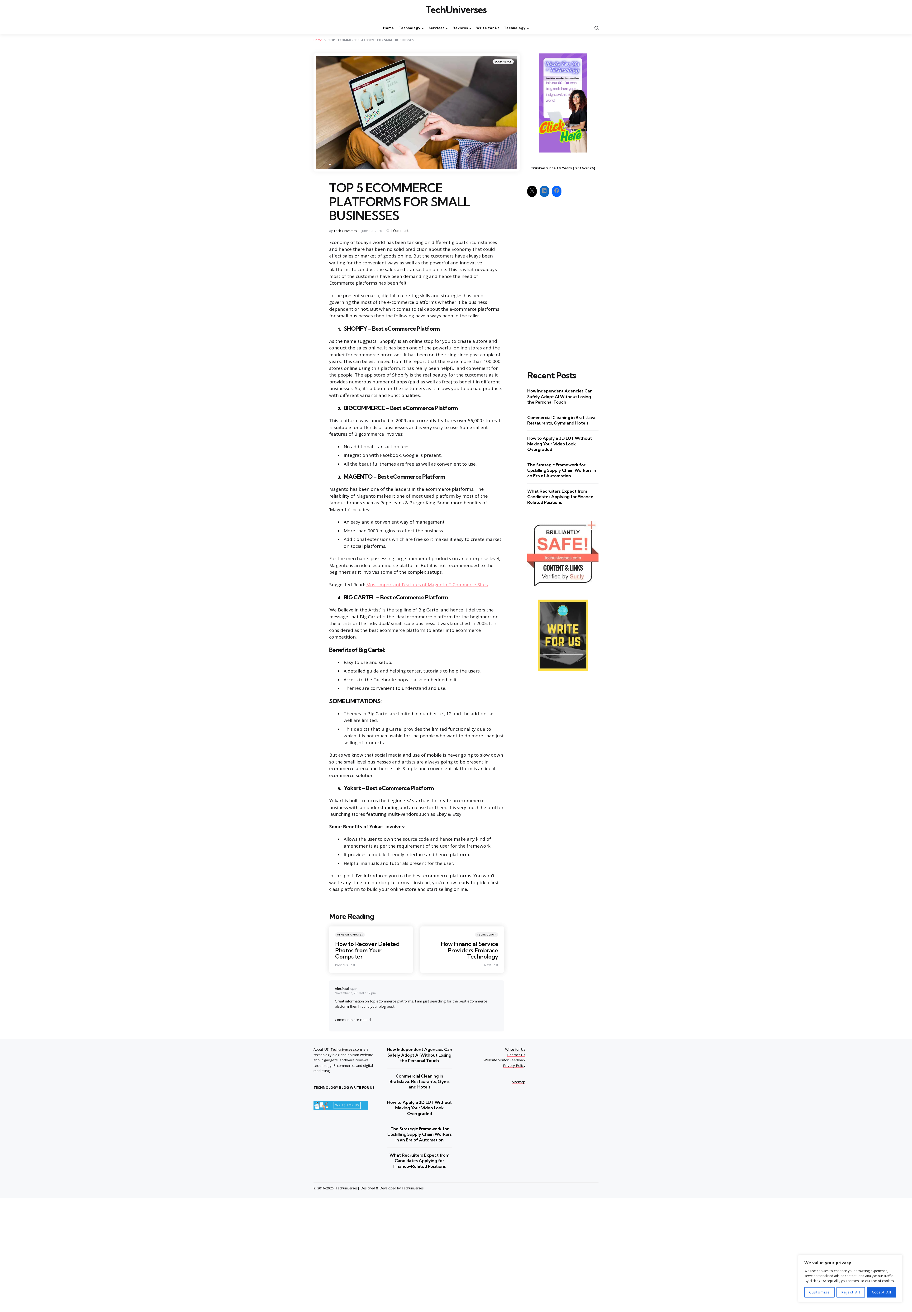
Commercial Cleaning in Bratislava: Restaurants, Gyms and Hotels (561, 420)
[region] (850, 1278)
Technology (486, 934)
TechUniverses (456, 10)
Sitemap (518, 1081)
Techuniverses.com (346, 1049)
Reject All (850, 1292)
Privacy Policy (514, 1065)
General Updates (350, 934)
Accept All (881, 1292)
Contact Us (516, 1054)
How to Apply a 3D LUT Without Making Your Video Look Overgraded (559, 443)
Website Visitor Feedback (504, 1060)
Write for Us (515, 1049)
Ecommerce (503, 61)
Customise (819, 1292)
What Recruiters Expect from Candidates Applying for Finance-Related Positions (561, 496)
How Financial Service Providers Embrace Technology (469, 950)
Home (318, 40)
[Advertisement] (562, 279)
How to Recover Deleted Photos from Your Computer (367, 950)
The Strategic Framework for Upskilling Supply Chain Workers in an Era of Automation (561, 470)
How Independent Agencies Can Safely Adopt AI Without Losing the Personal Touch (560, 396)
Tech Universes (345, 231)
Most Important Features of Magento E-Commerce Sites (427, 585)
